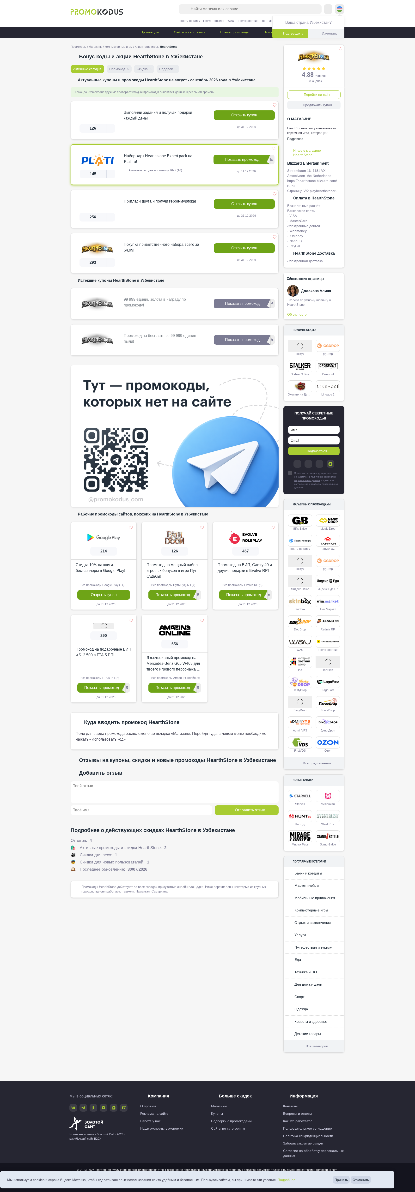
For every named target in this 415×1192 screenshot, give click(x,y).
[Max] (330, 464)
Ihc (263, 21)
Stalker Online (300, 374)
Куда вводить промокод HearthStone (131, 722)
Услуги (299, 935)
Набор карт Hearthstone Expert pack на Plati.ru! (158, 159)
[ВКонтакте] (308, 464)
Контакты (290, 1106)
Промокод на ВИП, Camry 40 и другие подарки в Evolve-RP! (245, 568)
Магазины (95, 46)
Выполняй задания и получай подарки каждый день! (158, 115)
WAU (230, 21)
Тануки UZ (328, 549)
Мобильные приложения (314, 898)
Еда (297, 960)
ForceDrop (328, 710)
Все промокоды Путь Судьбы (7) (173, 585)
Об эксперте (297, 314)
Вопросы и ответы (297, 1113)
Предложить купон (317, 105)
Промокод (119, 69)
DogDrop (300, 629)
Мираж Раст (300, 844)
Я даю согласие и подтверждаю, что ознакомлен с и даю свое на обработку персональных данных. (316, 480)
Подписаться (317, 451)
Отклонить (361, 1180)
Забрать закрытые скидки (303, 1143)
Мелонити (328, 804)
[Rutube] (124, 1108)
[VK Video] (113, 1108)
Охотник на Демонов (301, 394)
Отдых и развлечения (312, 923)
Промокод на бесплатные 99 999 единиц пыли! (160, 338)
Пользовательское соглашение (307, 1128)
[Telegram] (297, 464)
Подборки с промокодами (231, 1121)
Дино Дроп (328, 730)
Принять (341, 1180)
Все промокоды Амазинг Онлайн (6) (175, 678)
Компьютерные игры (118, 46)
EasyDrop (299, 710)
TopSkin (328, 670)
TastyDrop (300, 690)
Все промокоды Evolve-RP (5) (242, 585)
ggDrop (219, 21)
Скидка (144, 69)
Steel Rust (328, 824)
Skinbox (300, 609)
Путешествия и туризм (312, 947)
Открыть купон (244, 115)
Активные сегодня (87, 69)
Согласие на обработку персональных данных (313, 1153)
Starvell (300, 804)
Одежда (300, 1009)
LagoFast (328, 690)
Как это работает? (297, 1121)
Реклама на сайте (154, 1113)
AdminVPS (300, 730)
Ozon (327, 750)
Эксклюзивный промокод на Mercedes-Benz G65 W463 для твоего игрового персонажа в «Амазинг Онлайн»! (173, 664)
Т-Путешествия (247, 21)
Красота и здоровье (310, 1021)
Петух (207, 21)
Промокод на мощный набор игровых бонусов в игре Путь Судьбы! (172, 570)
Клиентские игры (146, 46)
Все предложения (317, 763)
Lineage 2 (328, 394)
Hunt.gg (300, 824)
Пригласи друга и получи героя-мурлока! (160, 201)
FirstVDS (300, 750)
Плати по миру (190, 21)
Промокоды (149, 32)
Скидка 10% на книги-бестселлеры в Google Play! (100, 568)
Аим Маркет (328, 609)
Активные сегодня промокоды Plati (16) (155, 170)
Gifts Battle (300, 528)
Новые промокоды (234, 32)
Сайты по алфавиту (189, 32)
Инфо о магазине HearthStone (307, 153)
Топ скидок (272, 32)
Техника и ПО (305, 972)
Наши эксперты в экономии (161, 1128)
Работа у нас (150, 1121)
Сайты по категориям (228, 1128)
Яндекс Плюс (300, 589)
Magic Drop (328, 528)
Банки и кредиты (307, 873)
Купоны (217, 1113)
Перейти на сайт (317, 94)
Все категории (317, 1046)
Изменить (329, 33)
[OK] (319, 464)
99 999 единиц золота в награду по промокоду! (155, 302)
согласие (299, 484)
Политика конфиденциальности (308, 1136)
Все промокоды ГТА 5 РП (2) (99, 678)
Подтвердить (293, 33)
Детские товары (307, 1034)
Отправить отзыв (250, 810)
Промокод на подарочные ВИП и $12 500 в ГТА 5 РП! (103, 652)
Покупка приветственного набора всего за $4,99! (161, 247)
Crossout (328, 374)
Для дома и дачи (307, 984)
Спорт (299, 997)
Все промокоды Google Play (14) (102, 585)
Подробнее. (287, 1180)
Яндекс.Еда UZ (328, 589)
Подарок (168, 69)
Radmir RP (328, 629)
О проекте (148, 1106)
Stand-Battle (328, 844)
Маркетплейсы (306, 885)
